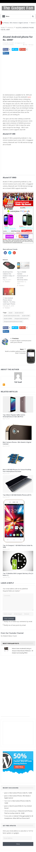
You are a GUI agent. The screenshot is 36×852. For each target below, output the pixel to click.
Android (6, 44)
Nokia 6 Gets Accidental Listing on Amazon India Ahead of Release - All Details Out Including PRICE (22, 651)
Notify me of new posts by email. (15, 625)
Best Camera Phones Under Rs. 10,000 (21, 793)
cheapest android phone (21, 318)
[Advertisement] (18, 74)
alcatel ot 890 (25, 316)
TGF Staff (11, 43)
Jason (6, 793)
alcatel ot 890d (8, 318)
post (29, 97)
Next (22, 349)
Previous (15, 338)
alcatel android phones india (11, 316)
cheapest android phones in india (13, 321)
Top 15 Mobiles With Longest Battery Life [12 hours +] (18, 574)
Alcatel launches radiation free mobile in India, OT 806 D (8, 275)
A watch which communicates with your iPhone (20, 341)
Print (26, 45)
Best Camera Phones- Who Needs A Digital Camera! (17, 443)
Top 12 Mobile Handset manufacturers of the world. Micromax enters (22, 276)
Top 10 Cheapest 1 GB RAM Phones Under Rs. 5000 (18, 546)
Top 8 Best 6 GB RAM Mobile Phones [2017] (17, 495)
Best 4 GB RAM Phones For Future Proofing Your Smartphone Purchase (17, 470)
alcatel (10, 313)
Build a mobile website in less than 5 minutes (15, 352)
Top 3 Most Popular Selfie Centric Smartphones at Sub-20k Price (14, 416)
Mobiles (11, 44)
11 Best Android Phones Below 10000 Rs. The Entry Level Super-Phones (9, 301)
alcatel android (19, 313)
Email (31, 45)
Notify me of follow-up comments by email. (18, 621)
